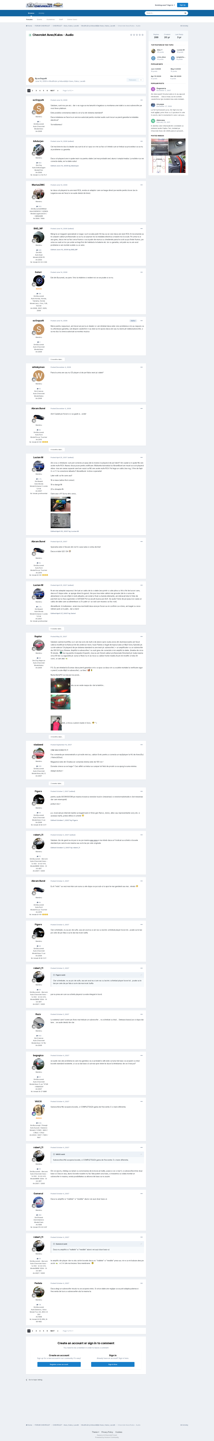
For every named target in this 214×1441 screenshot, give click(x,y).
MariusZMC (38, 185)
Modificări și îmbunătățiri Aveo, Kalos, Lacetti (67, 81)
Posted (59, 100)
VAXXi (38, 1101)
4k (39, 430)
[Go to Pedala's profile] (38, 1291)
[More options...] (141, 100)
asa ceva (94, 840)
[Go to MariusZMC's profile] (38, 193)
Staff (61, 19)
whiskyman (38, 367)
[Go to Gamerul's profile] (38, 1202)
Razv (38, 1014)
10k (39, 294)
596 (39, 250)
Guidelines (51, 19)
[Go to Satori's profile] (38, 280)
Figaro (38, 791)
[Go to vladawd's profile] (38, 753)
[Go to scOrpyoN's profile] (31, 80)
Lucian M (38, 457)
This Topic (175, 13)
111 (39, 856)
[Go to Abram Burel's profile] (38, 417)
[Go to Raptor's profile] (38, 645)
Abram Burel (38, 408)
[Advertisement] (115, 56)
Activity (41, 13)
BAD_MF (38, 228)
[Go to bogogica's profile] (38, 1064)
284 (39, 1215)
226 (39, 766)
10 (40, 389)
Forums (29, 19)
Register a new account (59, 1364)
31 (40, 1077)
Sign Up (183, 5)
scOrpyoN (42, 78)
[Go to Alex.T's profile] (153, 51)
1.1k (39, 1305)
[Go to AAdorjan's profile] (38, 149)
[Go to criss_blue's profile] (153, 58)
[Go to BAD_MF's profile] (38, 237)
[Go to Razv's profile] (38, 1022)
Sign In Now (112, 1364)
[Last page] (58, 90)
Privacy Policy (107, 1432)
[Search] (185, 13)
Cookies (118, 1432)
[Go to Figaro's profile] (38, 800)
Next (52, 91)
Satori (38, 272)
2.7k (39, 479)
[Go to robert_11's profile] (38, 843)
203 (39, 206)
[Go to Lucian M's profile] (38, 466)
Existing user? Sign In (164, 5)
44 (39, 813)
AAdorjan (38, 141)
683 (39, 163)
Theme (95, 1432)
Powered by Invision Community (107, 1437)
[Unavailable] (60, 504)
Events (39, 19)
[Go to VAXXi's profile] (38, 1110)
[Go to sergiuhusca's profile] (173, 58)
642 (39, 1036)
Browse (31, 13)
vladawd (38, 744)
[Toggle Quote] (54, 975)
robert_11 (38, 834)
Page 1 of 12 (67, 91)
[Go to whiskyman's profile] (38, 375)
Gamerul (38, 1193)
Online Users (72, 19)
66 (39, 658)
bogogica (38, 1055)
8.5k (39, 1123)
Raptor (38, 636)
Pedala (38, 1283)
